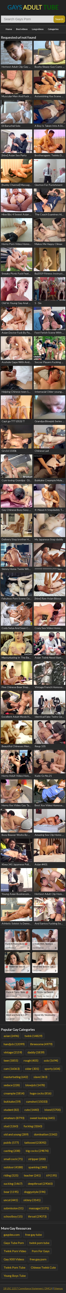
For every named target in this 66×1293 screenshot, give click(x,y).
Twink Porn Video (15, 1251)
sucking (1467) (13, 1183)
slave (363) (40, 1077)
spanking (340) (37, 1167)
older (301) (32, 1068)
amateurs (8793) (14, 1118)
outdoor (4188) (13, 1167)
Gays (33, 7)
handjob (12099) (14, 1044)
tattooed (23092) (35, 1142)
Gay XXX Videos (14, 1259)
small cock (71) (13, 1159)
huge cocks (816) (40, 1093)
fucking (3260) (33, 1126)
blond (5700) (52, 1109)
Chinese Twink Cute (43, 1267)
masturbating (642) (16, 1077)
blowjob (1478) (35, 1085)
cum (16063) (12, 1068)
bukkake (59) (12, 1101)
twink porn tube (39, 1242)
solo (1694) (51, 1060)
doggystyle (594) (34, 1191)
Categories (53, 29)
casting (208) (12, 1150)
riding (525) (11, 1175)
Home (9, 29)
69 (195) (51, 1175)
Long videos (38, 29)
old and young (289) (16, 1134)
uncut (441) (11, 1200)
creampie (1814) (14, 1093)
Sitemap (58, 1288)
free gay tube (33, 1234)
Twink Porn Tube (14, 1267)
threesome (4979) (41, 1044)
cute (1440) (31, 1109)
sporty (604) (52, 1068)
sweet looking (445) (42, 1118)
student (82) (11, 1109)
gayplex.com (12, 1234)
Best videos (22, 29)
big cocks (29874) (37, 1150)
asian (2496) (11, 1036)
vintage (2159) (13, 1052)
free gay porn (38, 1259)
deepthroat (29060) (40, 1183)
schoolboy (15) (13, 1216)
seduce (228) (12, 1085)
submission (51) (13, 1208)
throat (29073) (37, 1216)
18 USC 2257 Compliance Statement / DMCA (27, 1288)
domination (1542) (45, 1134)
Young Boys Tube (15, 1275)
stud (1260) (11, 1126)
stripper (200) (37, 1159)
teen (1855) (11, 1060)
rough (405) (31, 1060)
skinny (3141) (32, 1200)
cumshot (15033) (36, 1101)
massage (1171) (39, 1208)
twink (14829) (33, 1036)
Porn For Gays (41, 1251)
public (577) (11, 1142)
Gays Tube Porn (14, 1242)
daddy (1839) (35, 1052)
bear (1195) (11, 1191)
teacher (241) (32, 1175)
